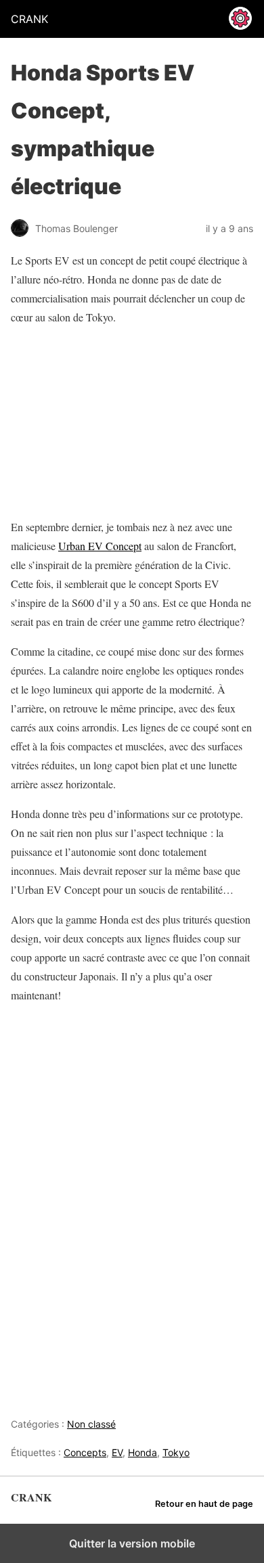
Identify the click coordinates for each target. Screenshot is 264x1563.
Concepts (85, 1452)
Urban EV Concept (99, 546)
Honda (142, 1452)
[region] (95, 422)
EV (117, 1452)
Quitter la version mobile (132, 1543)
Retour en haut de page (204, 1504)
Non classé (91, 1424)
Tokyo (176, 1452)
